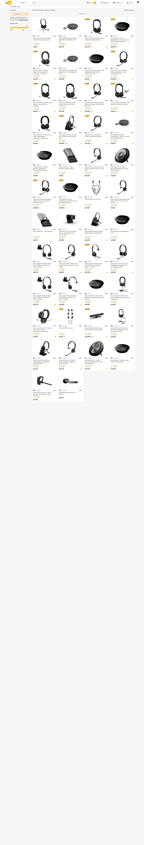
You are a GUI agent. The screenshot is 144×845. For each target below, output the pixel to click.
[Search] (95, 2)
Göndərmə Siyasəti (23, 20)
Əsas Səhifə (13, 6)
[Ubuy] (9, 2)
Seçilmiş (131, 10)
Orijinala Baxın (83, 14)
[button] (105, 3)
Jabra (54, 36)
